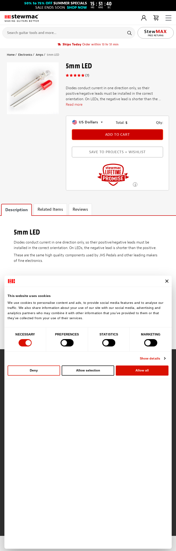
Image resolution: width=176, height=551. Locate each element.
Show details (150, 358)
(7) (87, 75)
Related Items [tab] (50, 209)
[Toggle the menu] (168, 18)
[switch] (67, 342)
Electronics (25, 55)
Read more (74, 104)
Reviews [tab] (80, 209)
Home (11, 55)
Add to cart (117, 134)
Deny (34, 370)
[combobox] (68, 32)
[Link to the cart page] (156, 18)
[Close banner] (166, 281)
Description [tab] (16, 210)
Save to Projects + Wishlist (117, 152)
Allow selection (88, 370)
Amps (39, 55)
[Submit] (130, 33)
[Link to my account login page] (143, 18)
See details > (135, 184)
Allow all (142, 370)
